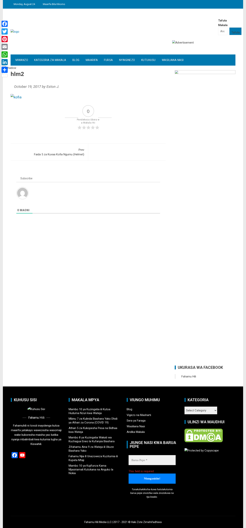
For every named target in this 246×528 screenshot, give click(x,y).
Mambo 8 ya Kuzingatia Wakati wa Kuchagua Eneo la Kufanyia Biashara (92, 439)
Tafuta (235, 32)
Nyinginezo (127, 60)
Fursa (108, 60)
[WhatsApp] (4, 54)
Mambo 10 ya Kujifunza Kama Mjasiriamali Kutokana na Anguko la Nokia (91, 469)
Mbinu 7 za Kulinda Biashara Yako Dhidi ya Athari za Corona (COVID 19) (93, 420)
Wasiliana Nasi (173, 60)
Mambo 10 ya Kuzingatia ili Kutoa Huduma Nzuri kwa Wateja (89, 411)
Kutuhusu (148, 60)
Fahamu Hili (188, 376)
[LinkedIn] (4, 62)
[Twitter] (4, 31)
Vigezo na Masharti (139, 415)
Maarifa (92, 60)
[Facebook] (4, 24)
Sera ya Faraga (136, 420)
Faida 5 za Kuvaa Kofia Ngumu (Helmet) (59, 152)
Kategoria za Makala (50, 60)
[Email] (4, 47)
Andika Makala (136, 432)
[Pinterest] (4, 39)
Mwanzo (22, 60)
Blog (76, 60)
